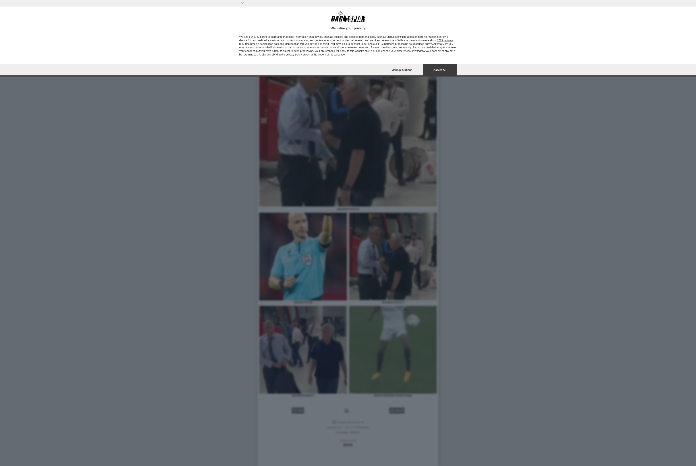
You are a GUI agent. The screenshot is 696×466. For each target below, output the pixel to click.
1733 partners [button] (262, 36)
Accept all (439, 69)
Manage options (402, 69)
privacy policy (294, 54)
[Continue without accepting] (242, 3)
